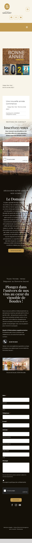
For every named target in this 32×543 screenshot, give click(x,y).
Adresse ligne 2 (7, 444)
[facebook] (12, 505)
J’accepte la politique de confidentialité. (14, 151)
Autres (14, 114)
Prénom (5, 402)
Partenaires (20, 529)
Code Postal (6, 450)
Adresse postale (7, 437)
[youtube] (20, 505)
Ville (4, 457)
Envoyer (16, 500)
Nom (4, 409)
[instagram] (16, 505)
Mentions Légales (8, 527)
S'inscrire (9, 168)
